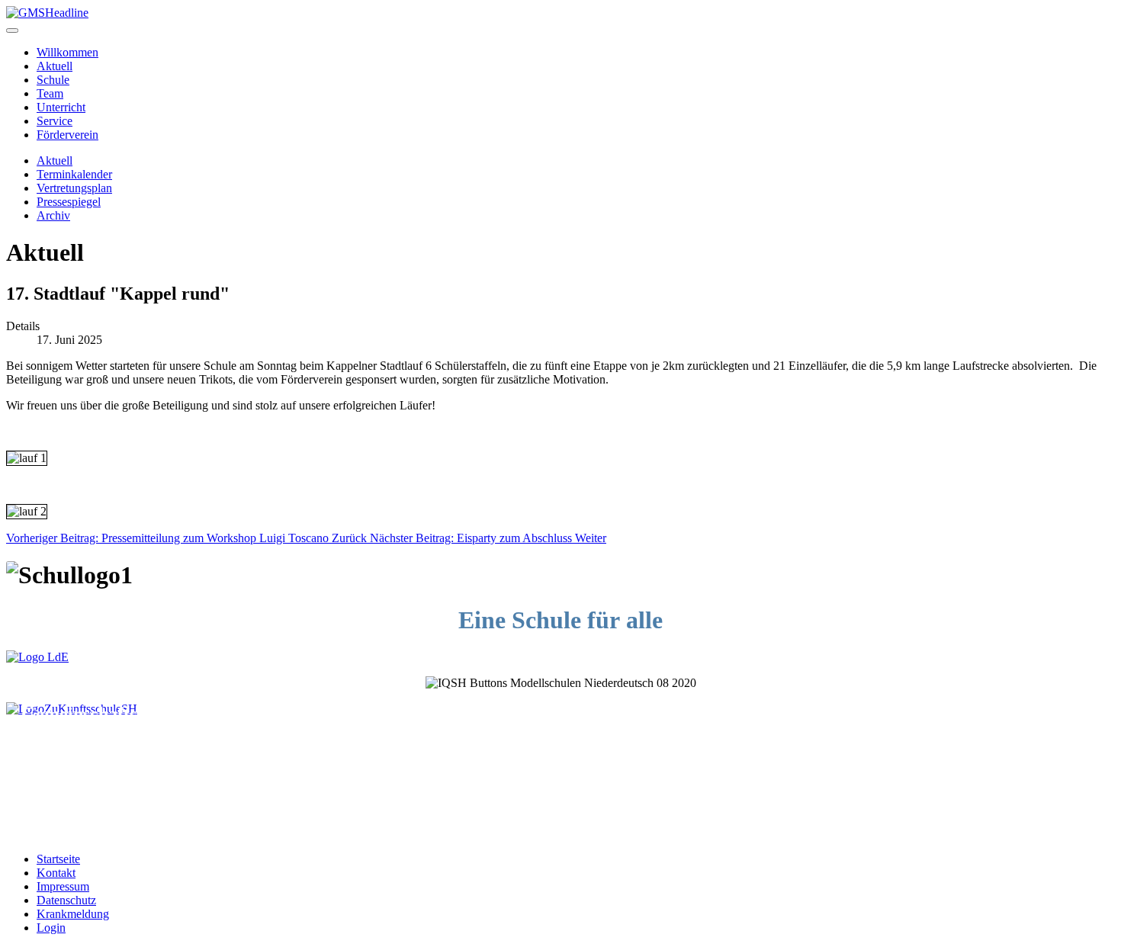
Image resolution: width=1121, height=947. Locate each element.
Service (54, 120)
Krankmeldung (73, 913)
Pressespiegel (69, 201)
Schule (53, 79)
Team (50, 93)
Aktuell (54, 65)
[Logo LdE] (37, 656)
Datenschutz (66, 900)
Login (51, 927)
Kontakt (56, 872)
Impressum (63, 886)
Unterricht (61, 107)
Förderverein (67, 134)
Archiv (53, 215)
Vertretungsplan (74, 187)
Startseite (58, 858)
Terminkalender (74, 174)
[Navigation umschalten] (12, 30)
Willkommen (67, 52)
